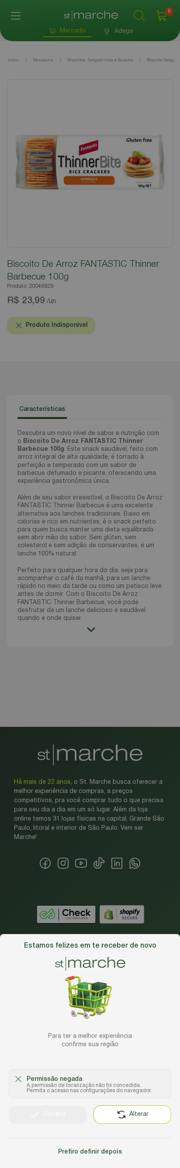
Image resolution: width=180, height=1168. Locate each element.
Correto (54, 1114)
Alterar (139, 1114)
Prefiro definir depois (90, 1152)
